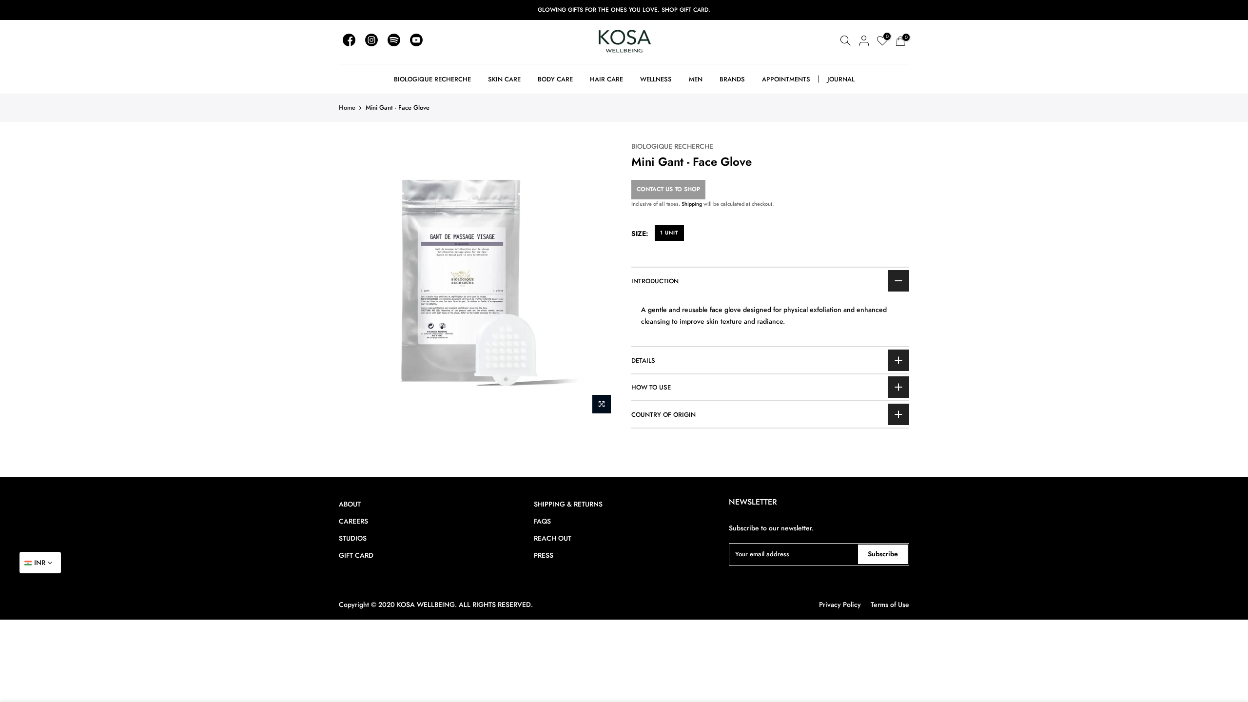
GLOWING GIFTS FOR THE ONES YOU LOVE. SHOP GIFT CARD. (624, 9)
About (350, 504)
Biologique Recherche (432, 79)
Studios (353, 538)
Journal (841, 79)
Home (347, 107)
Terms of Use (890, 604)
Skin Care (504, 79)
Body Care (555, 79)
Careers (353, 521)
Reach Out (552, 538)
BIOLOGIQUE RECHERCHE (672, 146)
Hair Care (606, 79)
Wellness (656, 79)
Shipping (692, 204)
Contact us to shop (668, 189)
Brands (732, 79)
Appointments (786, 79)
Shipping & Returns (568, 504)
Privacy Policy (840, 604)
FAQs (542, 521)
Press (543, 555)
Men (695, 79)
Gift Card (356, 555)
